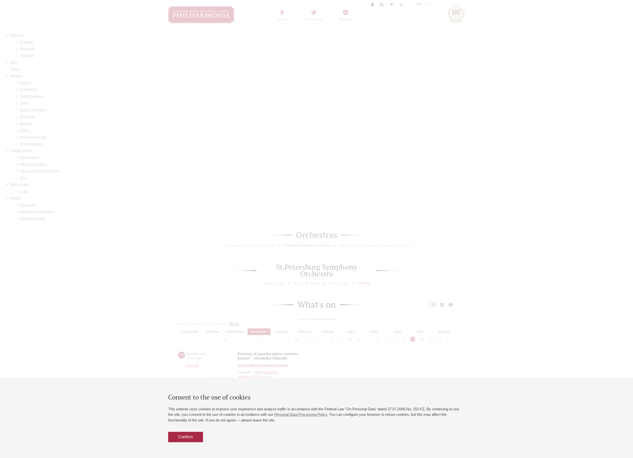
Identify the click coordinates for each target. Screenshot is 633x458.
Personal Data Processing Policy (300, 414)
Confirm (185, 437)
